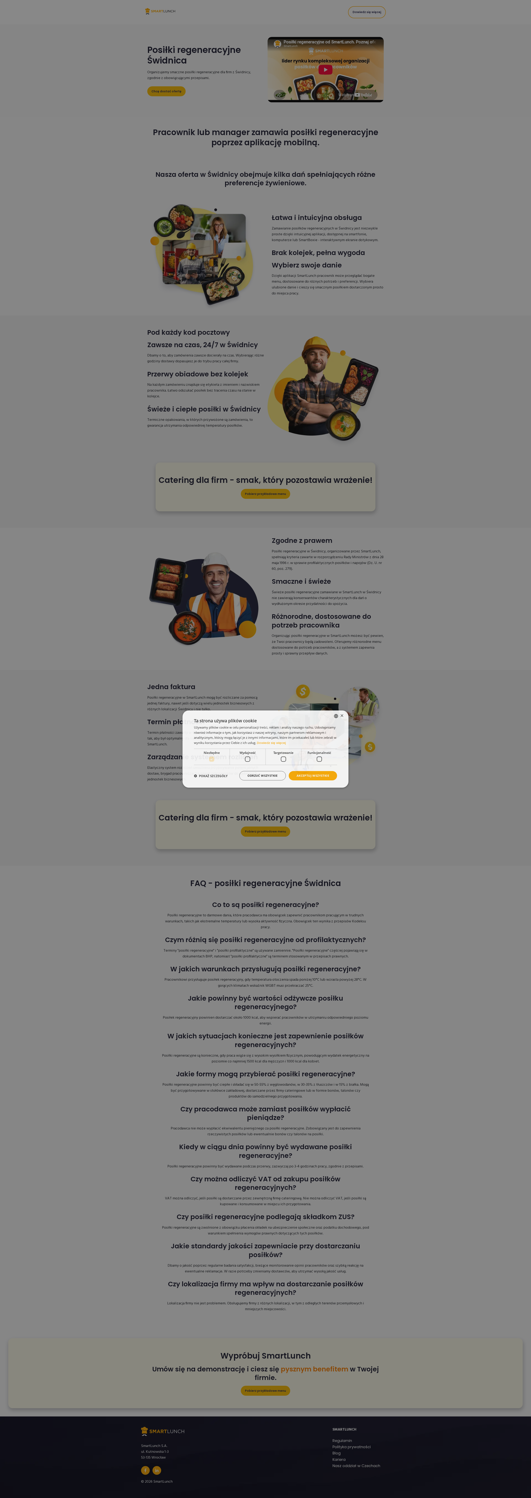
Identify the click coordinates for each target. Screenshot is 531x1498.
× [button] (341, 715)
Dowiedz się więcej (271, 743)
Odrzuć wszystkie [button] (262, 776)
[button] (211, 776)
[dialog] (265, 749)
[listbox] (336, 716)
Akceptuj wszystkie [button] (313, 776)
